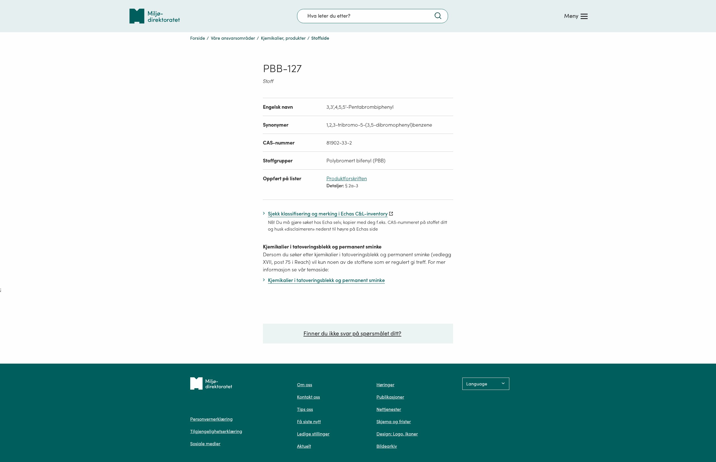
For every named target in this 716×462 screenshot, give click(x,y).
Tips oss (305, 409)
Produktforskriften (346, 178)
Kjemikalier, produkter (283, 38)
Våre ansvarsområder (233, 38)
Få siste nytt (309, 421)
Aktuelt (304, 446)
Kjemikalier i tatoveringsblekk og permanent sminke (322, 246)
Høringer (385, 384)
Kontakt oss (308, 397)
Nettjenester (388, 409)
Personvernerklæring (211, 419)
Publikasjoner (390, 397)
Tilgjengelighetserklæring (216, 431)
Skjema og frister (393, 421)
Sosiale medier (205, 443)
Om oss (304, 384)
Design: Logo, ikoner (397, 434)
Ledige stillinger (313, 434)
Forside (197, 38)
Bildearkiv (386, 446)
